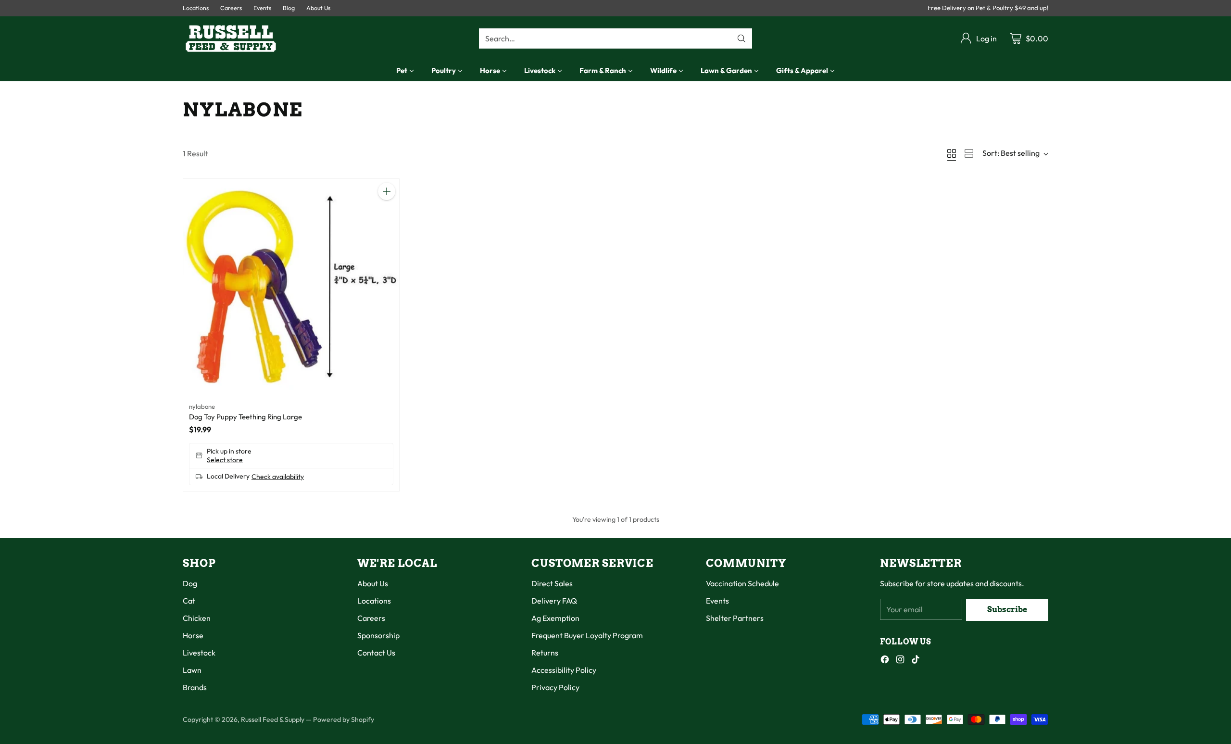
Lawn (192, 670)
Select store (225, 459)
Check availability (277, 476)
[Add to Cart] (386, 191)
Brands (195, 687)
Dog (190, 583)
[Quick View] (386, 212)
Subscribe (1007, 609)
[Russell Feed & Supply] (231, 38)
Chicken (197, 618)
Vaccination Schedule (742, 583)
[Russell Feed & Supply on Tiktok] (915, 661)
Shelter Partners (735, 618)
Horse (193, 635)
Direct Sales (552, 583)
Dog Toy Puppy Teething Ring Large (245, 416)
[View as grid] (951, 153)
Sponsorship (378, 635)
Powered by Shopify (343, 719)
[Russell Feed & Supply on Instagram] (900, 661)
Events (717, 600)
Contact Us (376, 652)
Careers (371, 618)
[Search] (741, 38)
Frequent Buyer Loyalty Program (587, 635)
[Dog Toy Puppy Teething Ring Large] (291, 287)
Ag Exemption (555, 618)
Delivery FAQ (554, 600)
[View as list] (969, 153)
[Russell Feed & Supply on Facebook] (885, 661)
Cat (189, 600)
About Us (372, 583)
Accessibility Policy (563, 670)
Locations (374, 600)
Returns (544, 652)
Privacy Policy (555, 687)
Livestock (199, 652)
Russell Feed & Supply (272, 719)
